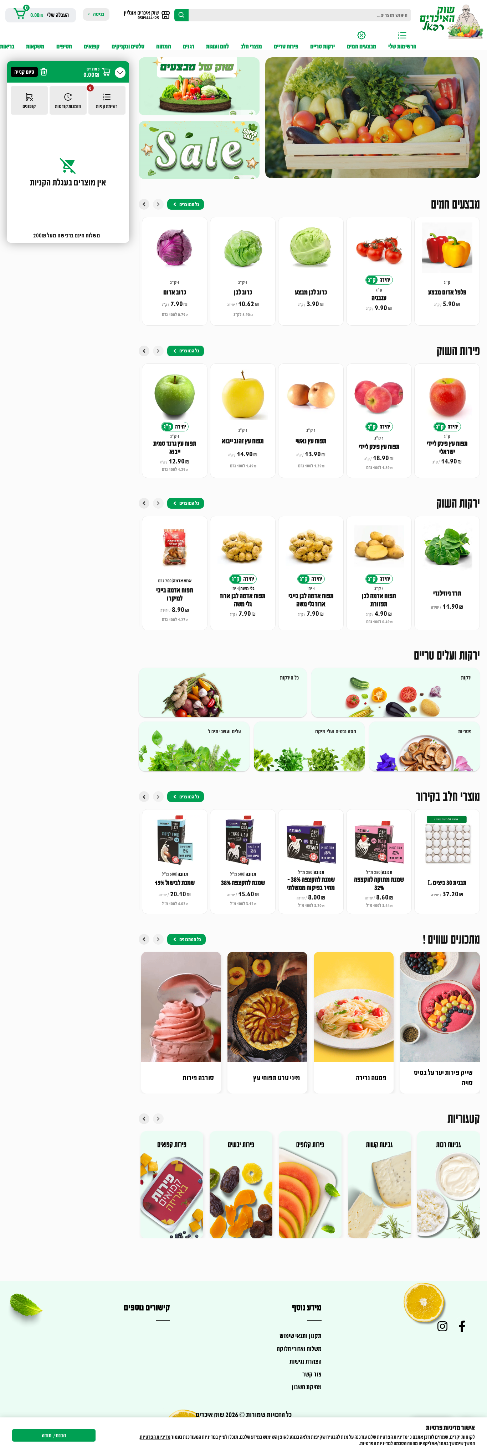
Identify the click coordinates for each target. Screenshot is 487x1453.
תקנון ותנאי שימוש (301, 1336)
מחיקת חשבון (307, 1387)
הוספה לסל (442, 264)
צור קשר (312, 1374)
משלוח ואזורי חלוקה (299, 1349)
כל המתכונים (190, 940)
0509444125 (148, 18)
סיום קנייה (24, 72)
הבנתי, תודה (54, 1435)
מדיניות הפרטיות (155, 1437)
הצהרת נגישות (305, 1361)
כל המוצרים (189, 204)
